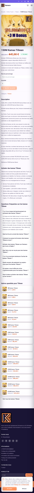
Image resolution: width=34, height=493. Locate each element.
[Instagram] (25, 1)
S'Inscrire (29, 475)
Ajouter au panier (10, 88)
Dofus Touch (10, 11)
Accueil (3, 11)
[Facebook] (21, 1)
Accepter (9, 488)
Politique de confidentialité (8, 451)
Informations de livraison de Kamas (10, 455)
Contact (3, 467)
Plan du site (4, 460)
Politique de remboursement (8, 457)
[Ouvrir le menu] (31, 5)
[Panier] (27, 5)
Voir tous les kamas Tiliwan (11, 399)
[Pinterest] (28, 1)
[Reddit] (31, 1)
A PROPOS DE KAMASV (7, 449)
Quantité (3, 80)
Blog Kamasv (6, 437)
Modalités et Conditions (7, 453)
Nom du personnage (7, 73)
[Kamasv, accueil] (6, 418)
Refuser (24, 488)
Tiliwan (17, 11)
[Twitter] (18, 1)
